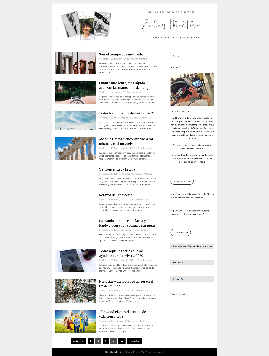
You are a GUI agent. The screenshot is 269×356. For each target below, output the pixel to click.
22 (122, 341)
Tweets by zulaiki (178, 294)
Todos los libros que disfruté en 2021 (126, 113)
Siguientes (134, 341)
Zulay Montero (140, 58)
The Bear (177, 262)
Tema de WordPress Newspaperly (148, 352)
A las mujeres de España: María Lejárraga (192, 246)
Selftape (177, 279)
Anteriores (78, 341)
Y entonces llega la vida (117, 169)
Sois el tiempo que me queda (121, 54)
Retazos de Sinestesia (115, 195)
